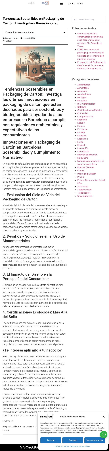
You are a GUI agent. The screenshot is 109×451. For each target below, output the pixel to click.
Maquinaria (82, 157)
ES (81, 3)
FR (77, 3)
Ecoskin (81, 122)
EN (73, 3)
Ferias (80, 142)
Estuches (81, 135)
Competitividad (85, 116)
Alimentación (83, 84)
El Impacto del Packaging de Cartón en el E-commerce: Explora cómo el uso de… (91, 65)
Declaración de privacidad (80, 446)
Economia (82, 119)
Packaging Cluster (86, 173)
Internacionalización (87, 154)
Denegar (73, 440)
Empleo (81, 126)
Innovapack (83, 151)
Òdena (80, 170)
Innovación (82, 148)
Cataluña (81, 107)
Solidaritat (82, 186)
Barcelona (82, 100)
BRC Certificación (86, 103)
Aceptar (51, 440)
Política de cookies (62, 446)
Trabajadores (84, 192)
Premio (80, 177)
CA (69, 3)
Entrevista (82, 129)
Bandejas (81, 97)
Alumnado (82, 91)
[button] (103, 416)
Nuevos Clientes (85, 167)
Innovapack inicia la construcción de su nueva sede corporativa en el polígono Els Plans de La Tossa (90, 40)
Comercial (82, 113)
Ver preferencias (95, 440)
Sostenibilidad (84, 189)
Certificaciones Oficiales (89, 110)
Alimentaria (83, 88)
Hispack (81, 145)
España (81, 132)
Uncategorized (84, 196)
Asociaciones (84, 94)
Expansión (82, 138)
